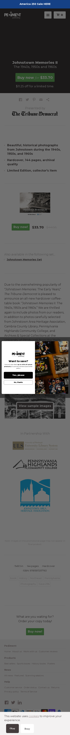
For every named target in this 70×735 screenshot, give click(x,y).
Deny (27, 729)
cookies (34, 716)
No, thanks (18, 382)
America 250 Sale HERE (35, 4)
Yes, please (18, 375)
